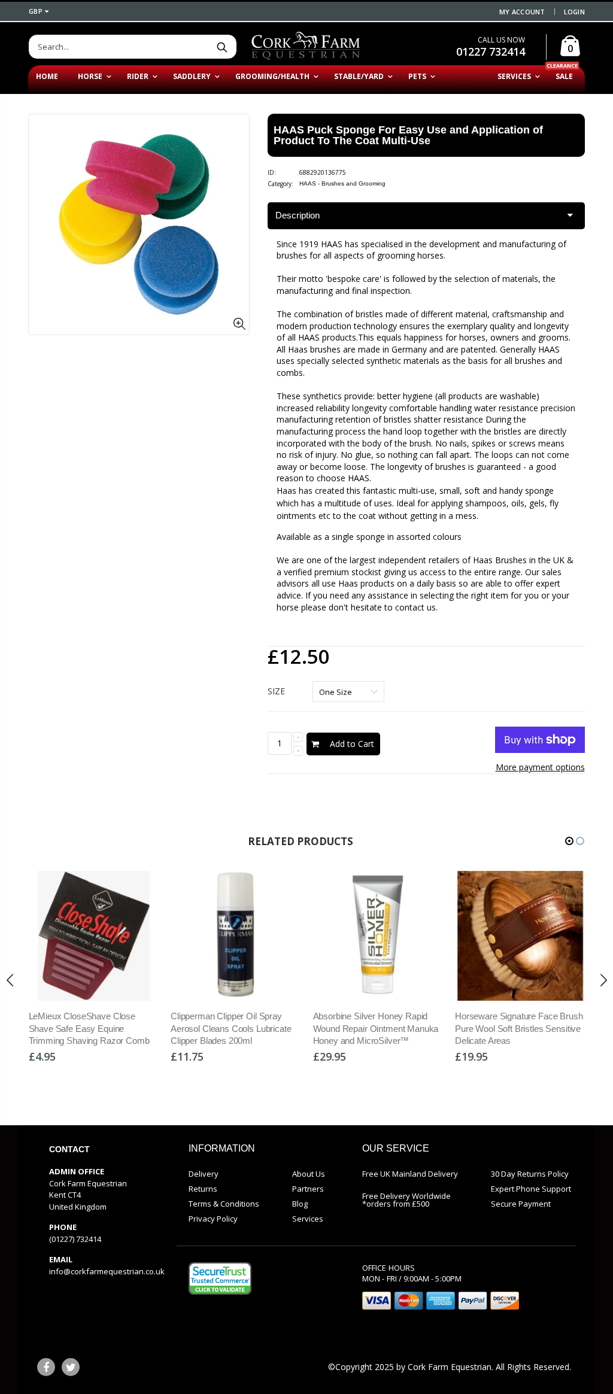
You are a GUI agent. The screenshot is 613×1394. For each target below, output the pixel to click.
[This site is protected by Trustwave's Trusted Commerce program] (220, 1278)
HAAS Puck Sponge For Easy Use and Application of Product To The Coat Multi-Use (408, 135)
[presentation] (10, 980)
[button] (569, 841)
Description (297, 215)
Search (221, 47)
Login (574, 11)
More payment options (540, 767)
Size (276, 691)
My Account (522, 11)
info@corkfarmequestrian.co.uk (107, 1271)
